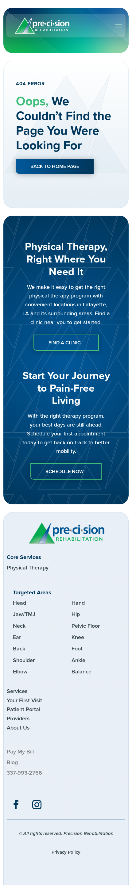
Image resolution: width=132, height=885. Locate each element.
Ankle (78, 660)
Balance (81, 672)
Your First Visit (24, 700)
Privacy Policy (66, 852)
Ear (17, 637)
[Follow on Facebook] (16, 804)
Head (19, 603)
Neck (19, 626)
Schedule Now (64, 471)
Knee (78, 637)
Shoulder (24, 660)
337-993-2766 (24, 773)
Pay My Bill (20, 752)
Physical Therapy (28, 568)
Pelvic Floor (86, 626)
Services (17, 691)
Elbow (20, 672)
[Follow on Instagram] (37, 804)
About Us (18, 728)
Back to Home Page (54, 166)
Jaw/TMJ (24, 614)
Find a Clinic (65, 342)
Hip (76, 614)
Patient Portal (23, 709)
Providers (18, 718)
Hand (78, 603)
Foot (77, 649)
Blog (12, 762)
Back (19, 649)
